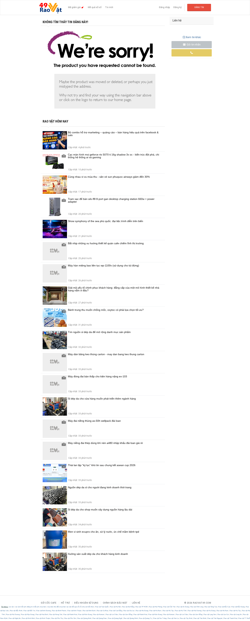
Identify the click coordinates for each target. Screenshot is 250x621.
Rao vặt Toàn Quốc (102, 607)
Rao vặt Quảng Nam (99, 618)
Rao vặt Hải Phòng (156, 607)
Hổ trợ (65, 603)
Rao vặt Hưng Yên (56, 614)
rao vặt (11, 607)
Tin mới (109, 7)
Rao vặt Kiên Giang (85, 614)
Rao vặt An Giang (183, 607)
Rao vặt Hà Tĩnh (181, 610)
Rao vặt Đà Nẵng (128, 607)
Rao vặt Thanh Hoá (230, 618)
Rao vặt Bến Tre (29, 610)
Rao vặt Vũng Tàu (210, 607)
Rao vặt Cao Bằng (116, 610)
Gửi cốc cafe (48, 603)
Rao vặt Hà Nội (115, 607)
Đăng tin (199, 7)
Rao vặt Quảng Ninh (130, 618)
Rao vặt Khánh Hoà (70, 614)
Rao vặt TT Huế (244, 618)
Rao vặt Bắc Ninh (16, 610)
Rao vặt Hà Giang (142, 610)
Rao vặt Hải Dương (194, 610)
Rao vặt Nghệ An (14, 618)
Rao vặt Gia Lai (129, 610)
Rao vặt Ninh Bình (28, 618)
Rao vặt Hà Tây (168, 610)
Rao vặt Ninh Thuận (43, 618)
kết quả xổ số (76, 607)
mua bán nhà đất (53, 607)
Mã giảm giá (74, 7)
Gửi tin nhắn (193, 44)
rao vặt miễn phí (20, 607)
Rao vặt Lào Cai (223, 614)
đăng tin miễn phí (33, 607)
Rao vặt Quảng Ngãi (115, 618)
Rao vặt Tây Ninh (186, 618)
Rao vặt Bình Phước (59, 610)
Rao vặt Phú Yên (70, 618)
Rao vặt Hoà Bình (41, 614)
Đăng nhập (164, 7)
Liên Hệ (136, 603)
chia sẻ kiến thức (88, 607)
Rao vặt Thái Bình (200, 618)
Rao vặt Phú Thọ (57, 618)
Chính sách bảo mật (115, 603)
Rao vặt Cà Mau (102, 610)
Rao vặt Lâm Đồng (126, 614)
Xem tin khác (193, 37)
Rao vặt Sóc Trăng (160, 618)
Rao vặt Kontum (99, 614)
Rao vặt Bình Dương (43, 610)
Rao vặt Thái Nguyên (215, 618)
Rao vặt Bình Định (89, 610)
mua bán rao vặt (65, 607)
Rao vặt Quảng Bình (84, 618)
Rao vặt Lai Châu (111, 614)
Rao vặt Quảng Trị (146, 618)
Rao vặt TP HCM (141, 607)
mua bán (43, 607)
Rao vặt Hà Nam (155, 610)
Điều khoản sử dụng (86, 603)
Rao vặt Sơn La (173, 618)
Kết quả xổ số (94, 7)
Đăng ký (177, 7)
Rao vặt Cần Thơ (169, 607)
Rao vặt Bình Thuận (74, 610)
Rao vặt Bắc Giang (238, 607)
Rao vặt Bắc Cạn (224, 607)
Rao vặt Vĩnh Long (197, 607)
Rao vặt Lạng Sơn (210, 614)
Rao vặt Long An (236, 614)
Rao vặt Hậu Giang (28, 614)
